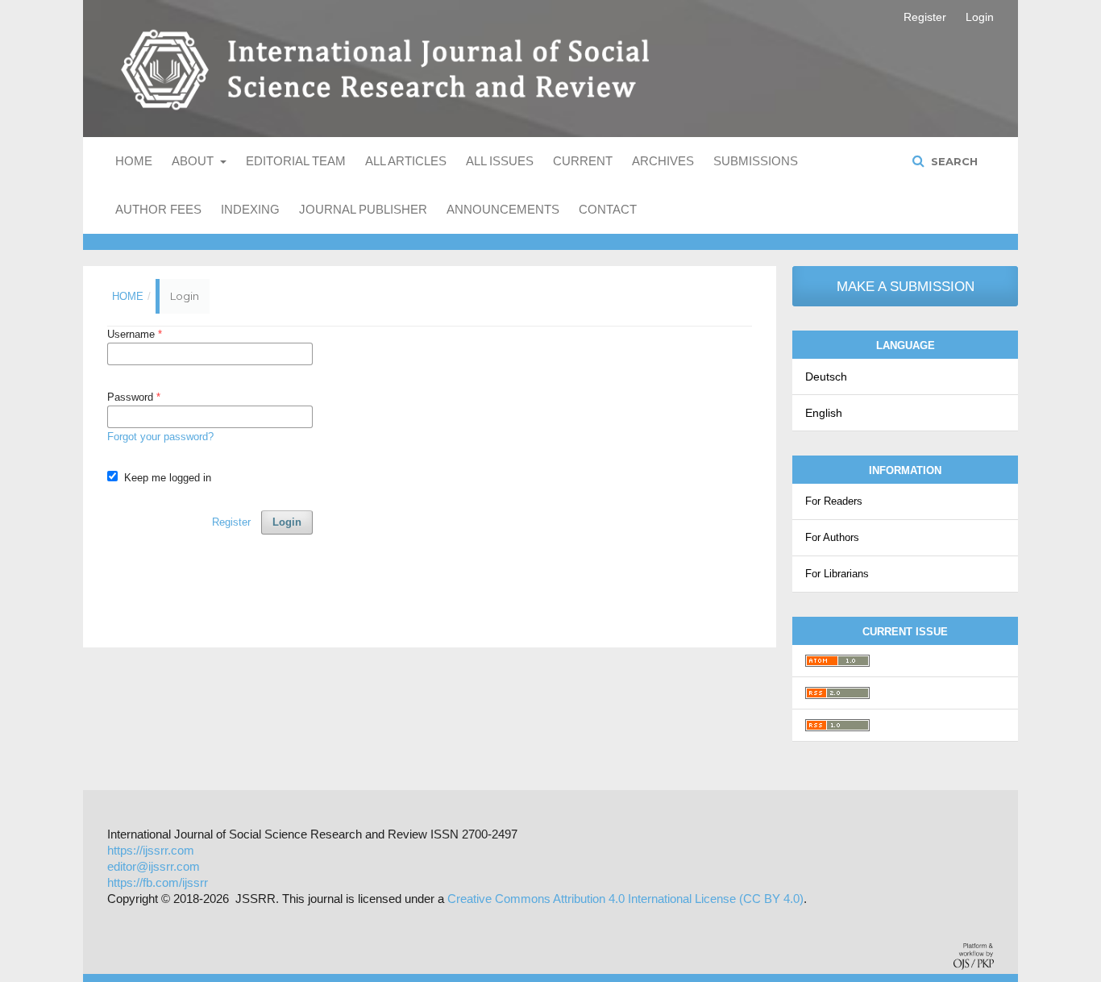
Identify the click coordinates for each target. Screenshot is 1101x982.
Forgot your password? (160, 437)
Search (953, 161)
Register (925, 16)
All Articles (406, 161)
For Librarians (837, 574)
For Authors (832, 537)
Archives (663, 161)
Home (133, 161)
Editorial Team (296, 161)
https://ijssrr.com (150, 850)
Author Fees (158, 209)
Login (980, 16)
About (194, 161)
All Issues (500, 161)
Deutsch (826, 376)
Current (583, 161)
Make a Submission (905, 286)
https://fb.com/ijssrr (157, 882)
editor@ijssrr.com (153, 866)
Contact (608, 209)
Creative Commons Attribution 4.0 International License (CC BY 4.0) (625, 898)
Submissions (755, 161)
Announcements (503, 209)
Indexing (250, 209)
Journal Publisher (363, 209)
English (823, 412)
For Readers (833, 501)
